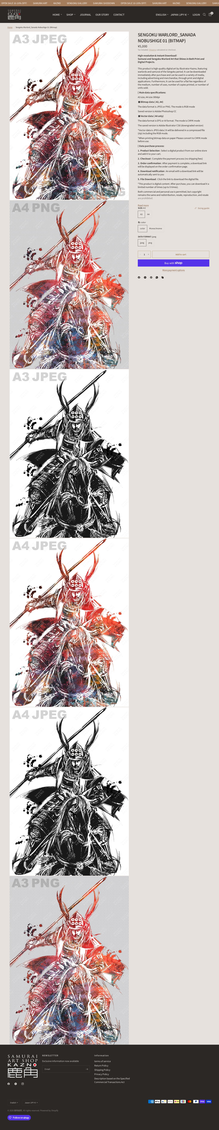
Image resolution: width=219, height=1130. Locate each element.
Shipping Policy (102, 1069)
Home (10, 27)
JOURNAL (85, 14)
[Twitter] (17, 1084)
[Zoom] (122, 38)
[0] (209, 14)
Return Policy (101, 1065)
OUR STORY (102, 14)
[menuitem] (57, 14)
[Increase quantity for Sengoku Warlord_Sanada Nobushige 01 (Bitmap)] (148, 254)
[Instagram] (24, 1084)
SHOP (69, 14)
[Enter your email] (87, 1069)
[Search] (204, 14)
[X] (145, 277)
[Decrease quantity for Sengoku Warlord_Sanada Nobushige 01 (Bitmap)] (140, 254)
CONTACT (118, 14)
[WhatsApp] (157, 277)
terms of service (102, 1061)
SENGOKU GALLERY (41, 3)
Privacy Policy (101, 1074)
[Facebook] (139, 277)
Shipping (152, 49)
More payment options (173, 270)
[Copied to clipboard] (163, 277)
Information (101, 1055)
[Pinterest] (152, 277)
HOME (56, 14)
